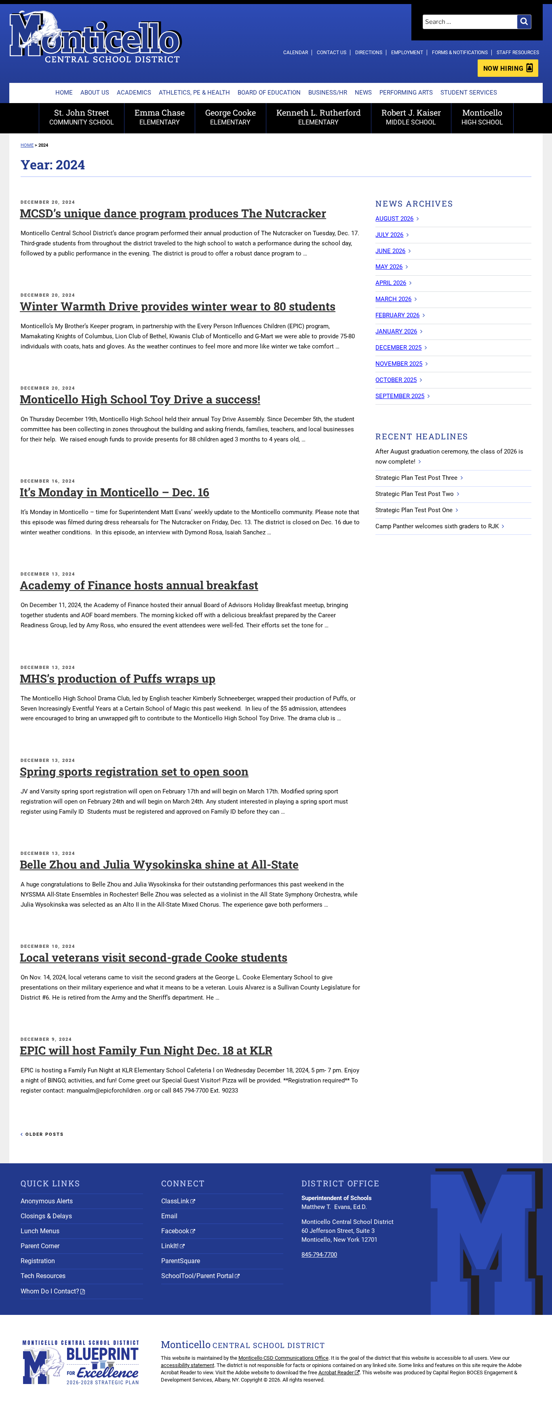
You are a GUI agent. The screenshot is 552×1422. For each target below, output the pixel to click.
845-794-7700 (319, 1254)
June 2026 (390, 251)
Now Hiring (503, 68)
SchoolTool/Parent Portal (197, 1276)
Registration (38, 1261)
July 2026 (389, 234)
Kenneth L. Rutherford (318, 116)
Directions (368, 52)
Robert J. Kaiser (411, 116)
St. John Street (81, 116)
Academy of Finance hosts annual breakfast (139, 585)
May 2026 (388, 266)
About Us (94, 92)
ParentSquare (180, 1261)
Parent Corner (40, 1246)
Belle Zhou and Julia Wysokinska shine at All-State (159, 864)
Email (169, 1216)
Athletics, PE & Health (194, 92)
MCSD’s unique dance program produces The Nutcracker (173, 213)
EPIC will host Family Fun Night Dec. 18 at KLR (146, 1050)
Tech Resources (43, 1276)
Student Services (468, 92)
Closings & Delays (46, 1216)
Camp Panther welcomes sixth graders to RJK (437, 526)
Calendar (295, 52)
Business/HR (327, 92)
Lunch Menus (40, 1231)
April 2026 (390, 283)
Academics (134, 92)
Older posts (44, 1134)
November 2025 (398, 363)
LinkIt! (170, 1246)
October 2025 (396, 380)
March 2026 (393, 299)
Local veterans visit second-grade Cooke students (153, 957)
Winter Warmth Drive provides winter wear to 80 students (177, 306)
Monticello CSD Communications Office (283, 1358)
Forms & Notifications (460, 52)
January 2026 (396, 331)
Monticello (482, 116)
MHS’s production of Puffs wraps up (117, 678)
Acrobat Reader (336, 1372)
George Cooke (230, 116)
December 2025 (398, 347)
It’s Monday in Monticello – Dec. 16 (114, 492)
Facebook (175, 1231)
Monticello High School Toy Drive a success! (140, 399)
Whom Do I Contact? (50, 1291)
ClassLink (175, 1201)
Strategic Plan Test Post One (414, 510)
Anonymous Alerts (47, 1201)
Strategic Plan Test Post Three (416, 477)
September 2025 (399, 396)
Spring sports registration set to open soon (134, 771)
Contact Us (331, 52)
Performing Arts (406, 92)
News (363, 92)
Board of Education (269, 92)
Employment (407, 52)
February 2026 (397, 315)
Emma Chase (160, 116)
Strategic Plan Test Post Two (414, 494)
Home (64, 92)
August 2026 (394, 218)
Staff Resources (518, 52)
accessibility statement (187, 1365)
